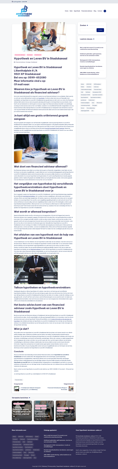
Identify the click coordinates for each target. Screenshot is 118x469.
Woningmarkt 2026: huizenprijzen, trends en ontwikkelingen (90, 61)
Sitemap (44, 466)
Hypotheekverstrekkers (96, 97)
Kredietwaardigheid (85, 102)
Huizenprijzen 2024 (97, 92)
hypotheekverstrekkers (29, 196)
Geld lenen (88, 92)
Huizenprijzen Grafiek (85, 94)
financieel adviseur (36, 249)
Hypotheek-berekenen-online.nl (86, 436)
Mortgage (94, 105)
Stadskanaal (38, 54)
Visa (92, 110)
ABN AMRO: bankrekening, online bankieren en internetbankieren (89, 73)
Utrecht (38, 408)
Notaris (82, 108)
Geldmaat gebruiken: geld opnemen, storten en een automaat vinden (91, 54)
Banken (82, 86)
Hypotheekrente (84, 97)
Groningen (29, 54)
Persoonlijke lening (91, 108)
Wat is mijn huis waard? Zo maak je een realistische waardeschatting (91, 48)
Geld (82, 92)
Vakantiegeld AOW (85, 110)
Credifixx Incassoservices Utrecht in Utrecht (42, 414)
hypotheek (41, 98)
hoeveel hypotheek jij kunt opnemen (54, 128)
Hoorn (71, 408)
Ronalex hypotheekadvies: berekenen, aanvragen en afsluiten (91, 67)
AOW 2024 (89, 84)
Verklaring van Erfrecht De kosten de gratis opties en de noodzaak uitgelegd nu (22, 411)
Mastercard (99, 102)
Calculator (89, 86)
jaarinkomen (83, 100)
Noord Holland (61, 410)
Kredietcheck (91, 100)
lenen (93, 102)
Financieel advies (18, 379)
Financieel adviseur (20, 54)
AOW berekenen (97, 84)
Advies (82, 84)
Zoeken (83, 25)
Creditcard (96, 86)
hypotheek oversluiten (97, 94)
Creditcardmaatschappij (86, 89)
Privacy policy (52, 466)
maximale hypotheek (85, 105)
